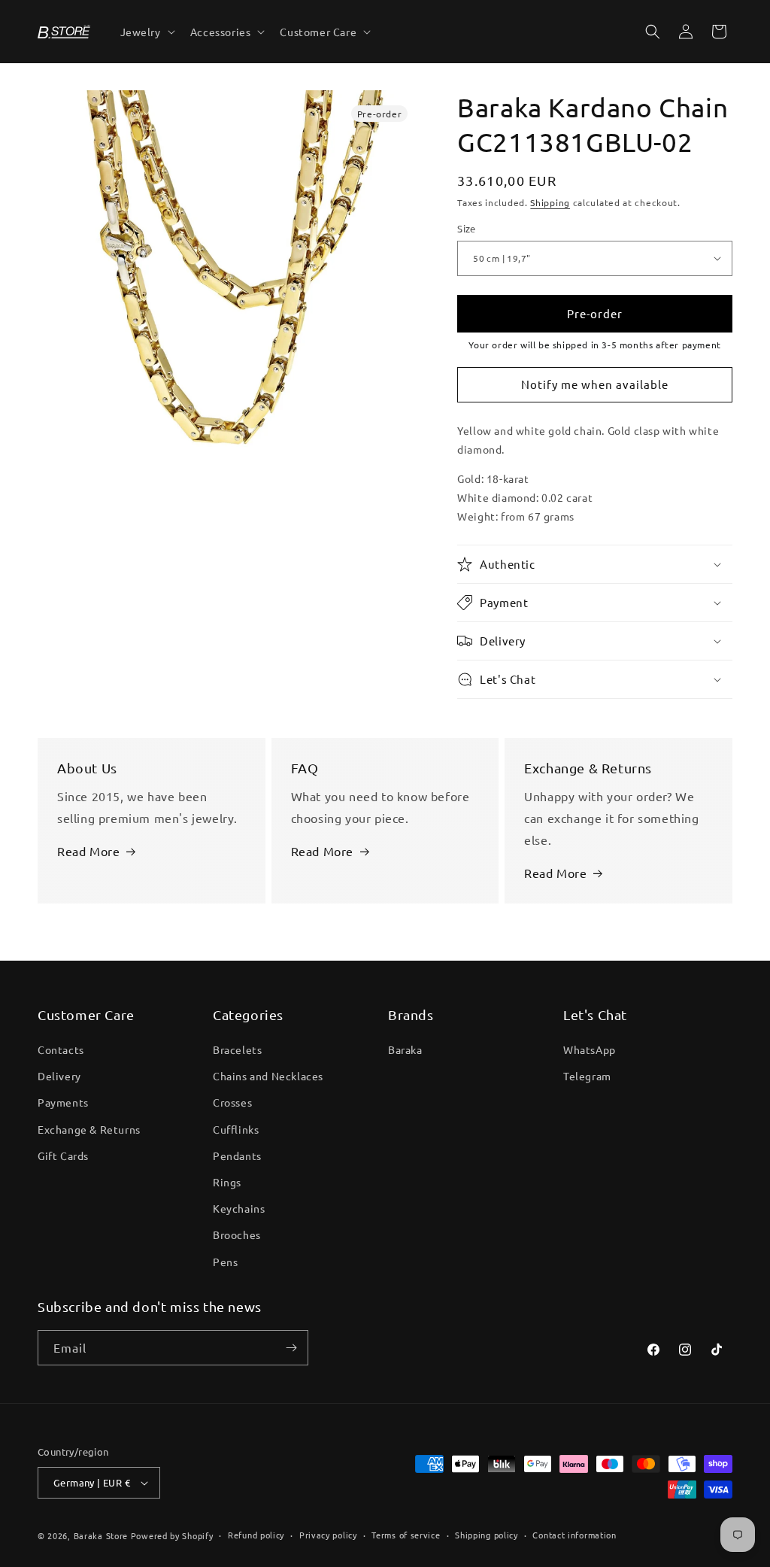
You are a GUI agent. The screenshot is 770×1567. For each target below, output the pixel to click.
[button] (146, 31)
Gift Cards (63, 1155)
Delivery (59, 1076)
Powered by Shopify (172, 1535)
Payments (63, 1102)
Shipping (550, 202)
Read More (88, 850)
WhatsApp (589, 1049)
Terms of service (405, 1535)
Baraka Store (101, 1535)
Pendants (237, 1155)
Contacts (61, 1049)
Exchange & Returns (89, 1129)
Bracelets (237, 1049)
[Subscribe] (291, 1347)
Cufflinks (236, 1129)
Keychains (239, 1208)
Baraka (405, 1049)
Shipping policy (486, 1535)
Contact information (574, 1535)
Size (466, 228)
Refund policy (256, 1535)
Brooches (237, 1234)
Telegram (587, 1076)
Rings (227, 1182)
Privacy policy (328, 1535)
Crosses (232, 1102)
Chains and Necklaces (268, 1076)
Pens (225, 1261)
